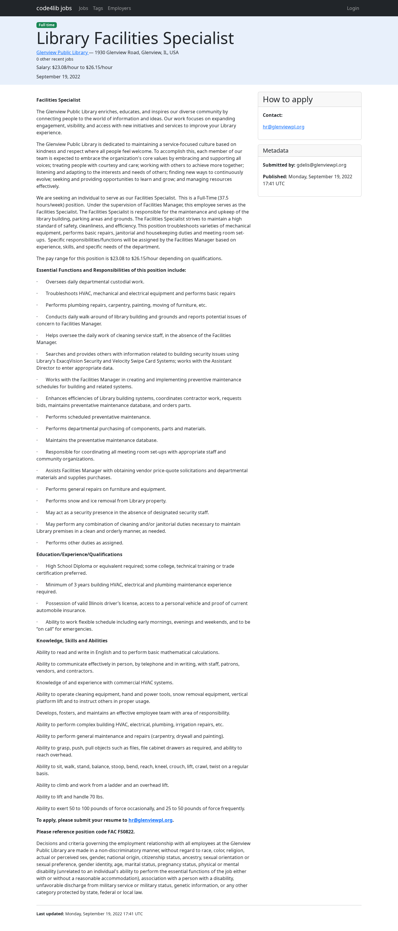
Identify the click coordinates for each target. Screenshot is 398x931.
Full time (46, 24)
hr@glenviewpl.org (283, 127)
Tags (98, 8)
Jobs (83, 8)
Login (353, 8)
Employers (119, 8)
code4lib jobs (54, 8)
